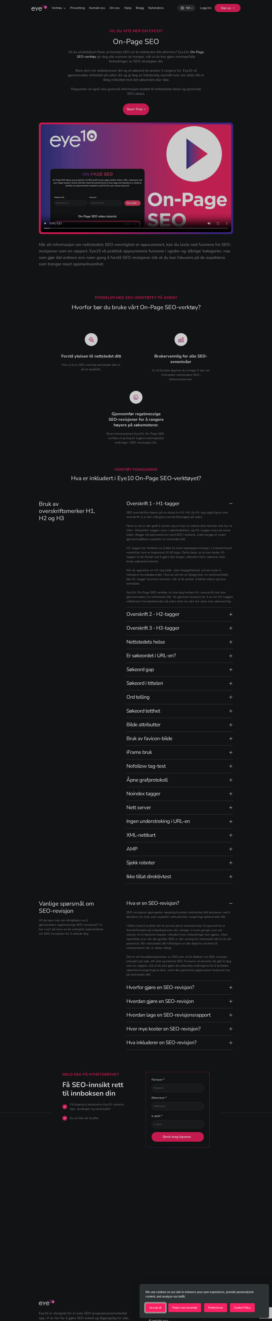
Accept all (155, 1307)
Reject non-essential (184, 1307)
